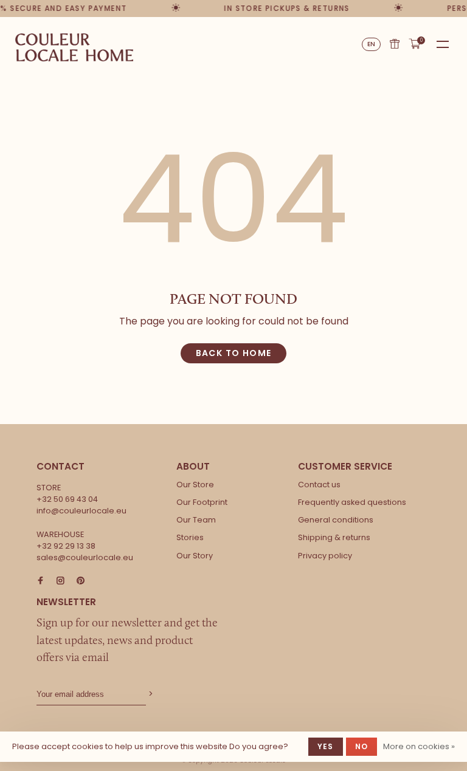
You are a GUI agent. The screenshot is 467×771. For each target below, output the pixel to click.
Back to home (234, 353)
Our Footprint (201, 502)
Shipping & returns (334, 537)
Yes (325, 746)
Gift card (395, 44)
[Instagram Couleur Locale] (60, 581)
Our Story (194, 555)
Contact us (319, 484)
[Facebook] (40, 581)
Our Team (196, 520)
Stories (190, 537)
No (361, 746)
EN (371, 44)
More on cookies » (419, 746)
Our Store (195, 484)
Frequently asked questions (352, 502)
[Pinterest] (81, 581)
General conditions (335, 520)
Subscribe (149, 694)
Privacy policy (325, 555)
